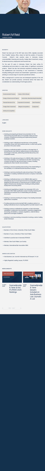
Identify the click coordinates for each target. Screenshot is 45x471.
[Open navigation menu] (41, 3)
